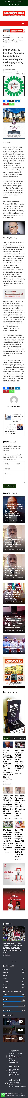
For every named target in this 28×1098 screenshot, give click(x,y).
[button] (10, 961)
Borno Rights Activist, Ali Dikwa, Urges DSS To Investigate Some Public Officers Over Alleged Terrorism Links (14, 542)
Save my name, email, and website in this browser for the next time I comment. (12, 457)
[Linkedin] (17, 101)
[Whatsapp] (11, 104)
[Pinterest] (6, 104)
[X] (11, 101)
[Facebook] (6, 101)
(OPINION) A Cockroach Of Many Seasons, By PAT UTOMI (10, 429)
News (4, 46)
